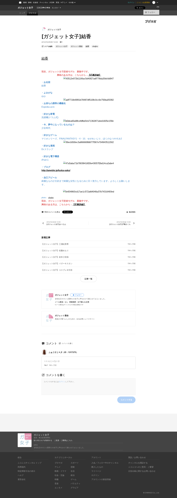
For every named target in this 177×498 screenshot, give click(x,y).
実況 (57, 2)
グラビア (74, 487)
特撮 (56, 479)
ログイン (131, 2)
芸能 (73, 467)
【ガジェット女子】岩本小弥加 (55, 257)
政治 (73, 475)
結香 (87, 46)
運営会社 (21, 479)
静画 (30, 2)
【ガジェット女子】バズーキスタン (56, 263)
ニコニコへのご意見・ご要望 (140, 467)
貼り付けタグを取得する (43, 440)
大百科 (51, 2)
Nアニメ (64, 2)
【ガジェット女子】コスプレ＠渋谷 (56, 270)
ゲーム (73, 479)
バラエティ (75, 483)
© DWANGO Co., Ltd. (151, 493)
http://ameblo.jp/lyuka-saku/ (55, 170)
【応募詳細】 (79, 204)
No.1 (46, 365)
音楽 (56, 483)
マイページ (96, 471)
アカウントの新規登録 (101, 479)
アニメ (57, 467)
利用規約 (21, 467)
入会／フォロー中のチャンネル (105, 463)
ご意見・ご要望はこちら (63, 440)
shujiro (95, 46)
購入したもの (97, 467)
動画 (25, 2)
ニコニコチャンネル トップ (29, 463)
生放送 (35, 2)
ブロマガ (32, 13)
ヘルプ (21, 475)
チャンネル (44, 2)
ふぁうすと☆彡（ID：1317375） (63, 352)
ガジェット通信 (76, 46)
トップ (22, 13)
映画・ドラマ (60, 471)
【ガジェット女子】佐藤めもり (55, 250)
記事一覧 (88, 279)
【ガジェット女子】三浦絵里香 (55, 244)
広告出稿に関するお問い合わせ (141, 471)
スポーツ (74, 463)
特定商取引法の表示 (26, 471)
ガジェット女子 (25, 7)
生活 (73, 471)
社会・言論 (59, 475)
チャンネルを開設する (138, 463)
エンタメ (55, 8)
